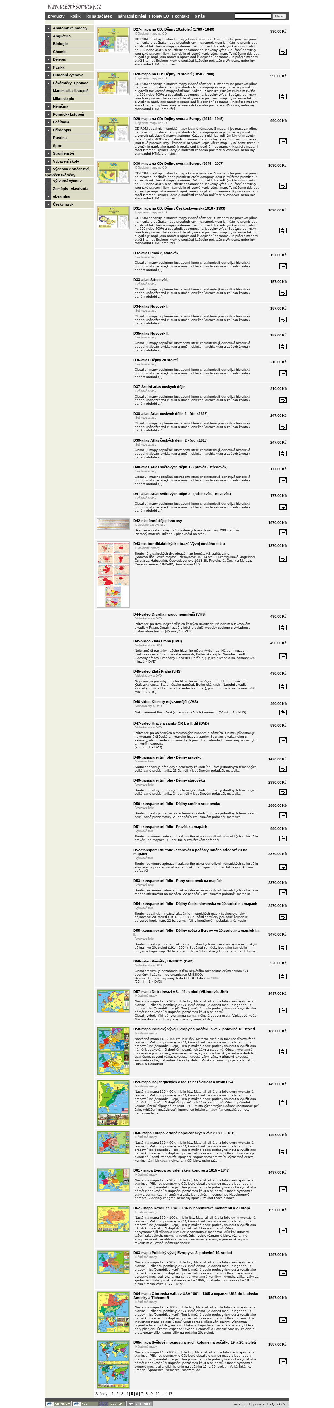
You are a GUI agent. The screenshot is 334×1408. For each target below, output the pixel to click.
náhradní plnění (132, 16)
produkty (56, 16)
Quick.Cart (280, 1404)
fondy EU (160, 16)
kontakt (182, 16)
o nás (200, 16)
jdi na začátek (99, 16)
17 (170, 1394)
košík (75, 16)
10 (157, 1394)
